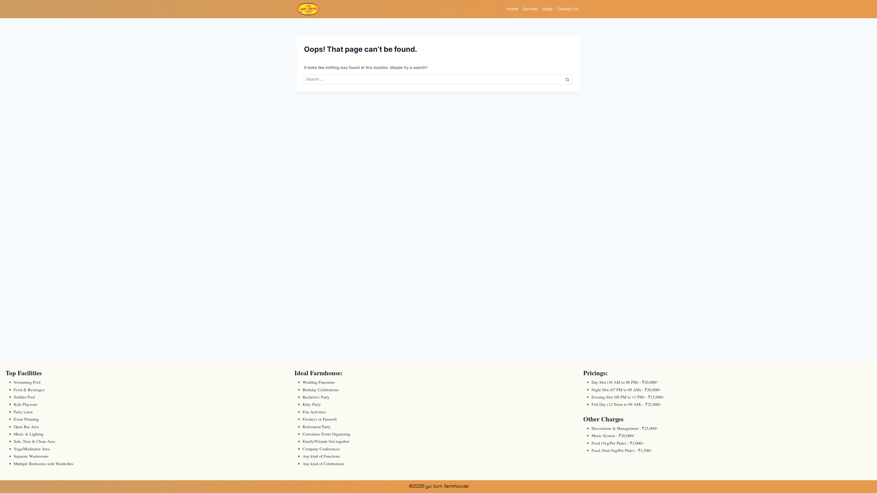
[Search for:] (438, 79)
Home (512, 9)
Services (530, 9)
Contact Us (567, 9)
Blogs (548, 9)
